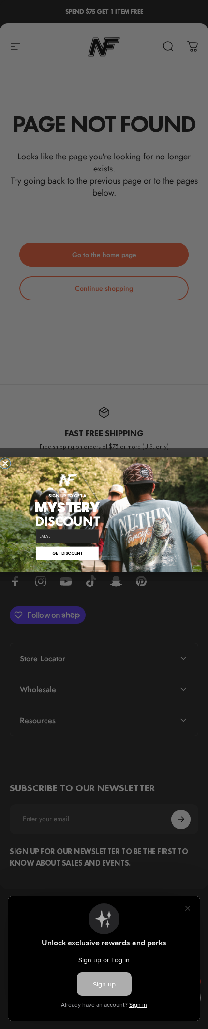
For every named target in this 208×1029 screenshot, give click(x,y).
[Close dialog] (5, 463)
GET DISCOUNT (67, 553)
